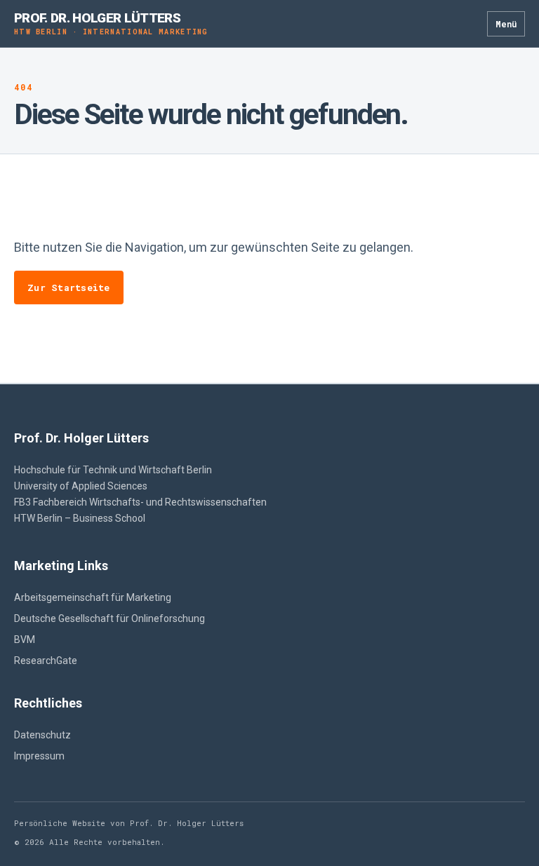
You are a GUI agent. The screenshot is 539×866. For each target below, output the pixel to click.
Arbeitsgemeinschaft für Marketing (92, 597)
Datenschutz (42, 734)
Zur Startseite (68, 287)
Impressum (39, 756)
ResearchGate (45, 660)
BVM (24, 639)
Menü (506, 23)
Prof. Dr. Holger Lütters (111, 23)
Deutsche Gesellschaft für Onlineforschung (109, 618)
